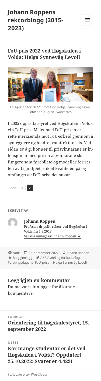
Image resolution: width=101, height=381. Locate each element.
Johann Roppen (78, 253)
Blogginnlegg (22, 257)
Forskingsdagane (20, 262)
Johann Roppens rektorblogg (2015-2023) (35, 20)
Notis (16, 253)
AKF (43, 257)
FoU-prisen (43, 262)
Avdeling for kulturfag (63, 257)
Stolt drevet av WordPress (27, 374)
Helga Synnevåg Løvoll (70, 262)
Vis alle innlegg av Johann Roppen (50, 236)
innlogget (42, 286)
